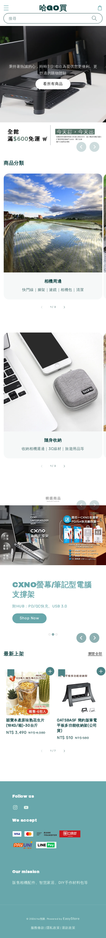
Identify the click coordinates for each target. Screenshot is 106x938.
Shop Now (29, 618)
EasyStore (71, 918)
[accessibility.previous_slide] (41, 307)
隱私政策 (53, 928)
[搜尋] (94, 18)
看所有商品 (53, 84)
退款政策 (68, 928)
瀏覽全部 (95, 654)
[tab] (50, 634)
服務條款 (37, 928)
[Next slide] (94, 147)
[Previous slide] (81, 147)
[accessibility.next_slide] (64, 307)
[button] (6, 7)
